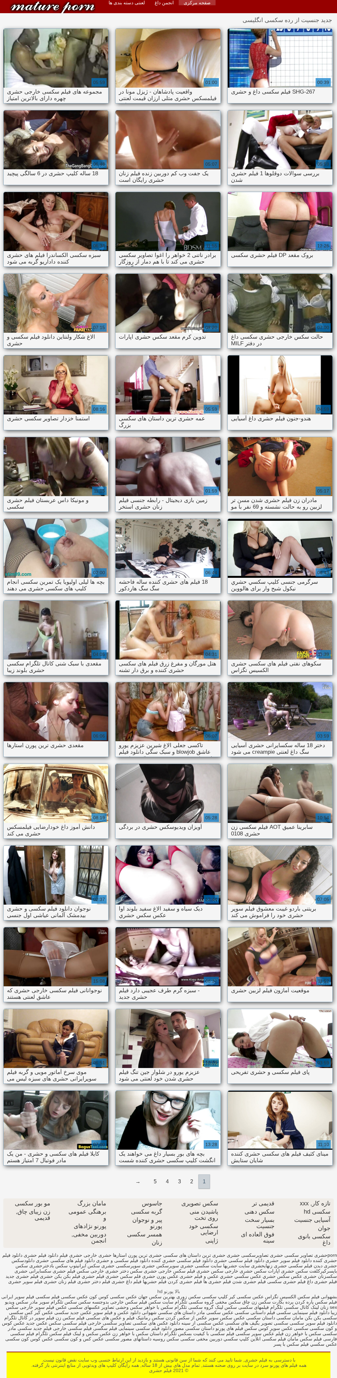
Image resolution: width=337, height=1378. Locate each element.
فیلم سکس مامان (304, 1338)
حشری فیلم (71, 1255)
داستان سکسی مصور (192, 1328)
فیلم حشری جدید (22, 1276)
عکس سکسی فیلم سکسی (62, 1296)
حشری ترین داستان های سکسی (194, 1255)
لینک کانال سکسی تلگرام (294, 1307)
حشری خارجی (98, 1255)
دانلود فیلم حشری (41, 1255)
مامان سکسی (289, 1317)
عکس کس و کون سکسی (79, 1338)
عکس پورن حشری (160, 1276)
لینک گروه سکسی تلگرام (198, 1307)
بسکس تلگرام (178, 1333)
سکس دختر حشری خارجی (117, 1271)
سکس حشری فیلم (205, 1271)
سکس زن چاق (256, 1302)
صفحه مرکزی (197, 2)
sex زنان (328, 1307)
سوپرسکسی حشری (121, 1265)
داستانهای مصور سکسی (127, 1338)
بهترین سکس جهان (156, 1296)
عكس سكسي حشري (240, 1276)
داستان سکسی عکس (253, 1317)
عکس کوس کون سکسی (29, 1338)
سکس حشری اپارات (288, 1271)
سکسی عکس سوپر (289, 1328)
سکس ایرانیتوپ (84, 1265)
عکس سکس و (96, 1333)
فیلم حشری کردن (185, 1281)
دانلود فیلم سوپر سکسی (312, 1323)
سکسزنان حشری (320, 1276)
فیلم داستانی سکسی (255, 1312)
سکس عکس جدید (43, 1323)
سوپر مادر (39, 1302)
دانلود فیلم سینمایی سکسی (302, 1312)
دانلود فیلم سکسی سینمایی (144, 1328)
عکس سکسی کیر (246, 1296)
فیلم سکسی (74, 1323)
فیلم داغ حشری (127, 1281)
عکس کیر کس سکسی (31, 1312)
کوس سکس (257, 1328)
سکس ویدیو (16, 1302)
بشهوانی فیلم (324, 1296)
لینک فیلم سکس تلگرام (57, 1333)
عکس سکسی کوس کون (113, 1296)
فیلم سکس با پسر (291, 1344)
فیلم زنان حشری (60, 1281)
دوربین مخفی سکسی (201, 1338)
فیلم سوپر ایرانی (17, 1296)
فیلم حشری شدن (249, 1281)
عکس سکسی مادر (215, 1312)
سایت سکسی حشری (201, 1265)
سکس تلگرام (64, 1302)
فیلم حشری (52, 7)
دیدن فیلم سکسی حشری (298, 1265)
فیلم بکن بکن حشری (60, 1276)
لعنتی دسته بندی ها (127, 2)
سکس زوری (188, 1296)
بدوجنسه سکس (93, 1302)
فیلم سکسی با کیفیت (213, 1333)
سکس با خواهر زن (303, 1333)
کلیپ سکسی (215, 1296)
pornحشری (325, 1255)
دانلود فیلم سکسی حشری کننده (182, 1260)
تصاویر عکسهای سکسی (91, 1307)
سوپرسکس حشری (160, 1265)
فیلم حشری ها (217, 1281)
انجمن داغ (164, 2)
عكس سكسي (323, 1344)
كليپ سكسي (235, 1338)
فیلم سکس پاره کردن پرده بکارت (304, 1302)
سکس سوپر (220, 1317)
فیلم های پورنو (229, 1328)
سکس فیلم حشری (71, 1271)
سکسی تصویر (274, 1323)
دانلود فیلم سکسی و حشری (123, 1260)
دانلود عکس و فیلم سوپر (117, 1312)
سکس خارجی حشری (165, 1271)
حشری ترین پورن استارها (137, 1255)
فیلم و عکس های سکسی (110, 1317)
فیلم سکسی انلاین (268, 1338)
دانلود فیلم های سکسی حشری (65, 1260)
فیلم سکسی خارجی (72, 1328)
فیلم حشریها (155, 1281)
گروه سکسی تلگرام (194, 1302)
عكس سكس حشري (282, 1276)
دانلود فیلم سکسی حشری (239, 1260)
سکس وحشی (128, 1307)
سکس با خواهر (158, 1307)
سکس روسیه (166, 1338)
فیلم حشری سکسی (286, 1281)
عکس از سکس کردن (185, 1317)
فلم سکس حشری (123, 1276)
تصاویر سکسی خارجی (109, 1323)
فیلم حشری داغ (322, 1281)
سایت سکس (160, 1302)
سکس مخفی (228, 1302)
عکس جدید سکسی (72, 1312)
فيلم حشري (93, 1276)
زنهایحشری (261, 1265)
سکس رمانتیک (149, 1317)
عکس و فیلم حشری (199, 1276)
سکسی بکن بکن (321, 1317)
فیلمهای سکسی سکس (246, 1307)
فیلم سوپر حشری (25, 1281)
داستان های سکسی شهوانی (168, 1312)
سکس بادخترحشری (48, 1265)
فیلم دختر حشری (93, 1281)
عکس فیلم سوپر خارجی (43, 1307)
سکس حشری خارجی (246, 1271)
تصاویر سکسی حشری (291, 1255)
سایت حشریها (236, 1265)
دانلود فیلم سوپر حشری (289, 1260)
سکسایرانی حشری (32, 1271)
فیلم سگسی (104, 1328)
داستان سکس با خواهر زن (137, 1333)
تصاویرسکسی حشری (248, 1255)
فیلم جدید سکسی (34, 1328)
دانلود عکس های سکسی (156, 1323)
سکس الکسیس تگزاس (287, 1296)
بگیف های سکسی (242, 1323)
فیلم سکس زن (70, 1317)
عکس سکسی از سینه (202, 1323)
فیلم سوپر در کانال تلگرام (29, 1317)
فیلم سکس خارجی (128, 1302)
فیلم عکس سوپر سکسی (260, 1333)
